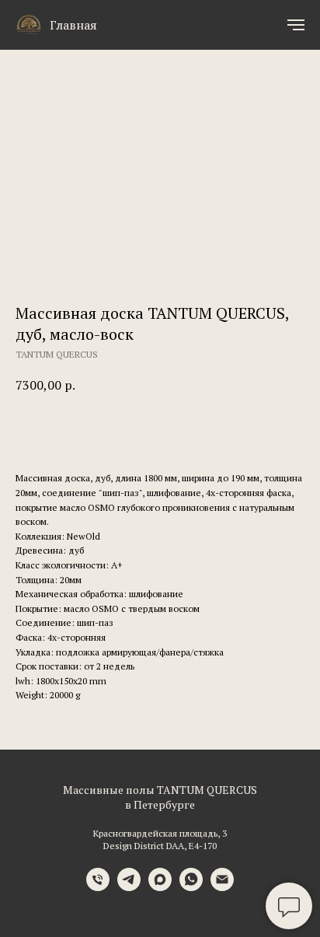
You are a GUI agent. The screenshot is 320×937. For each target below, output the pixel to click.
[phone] (98, 886)
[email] (222, 886)
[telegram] (129, 886)
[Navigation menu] (295, 24)
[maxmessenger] (160, 886)
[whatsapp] (191, 886)
